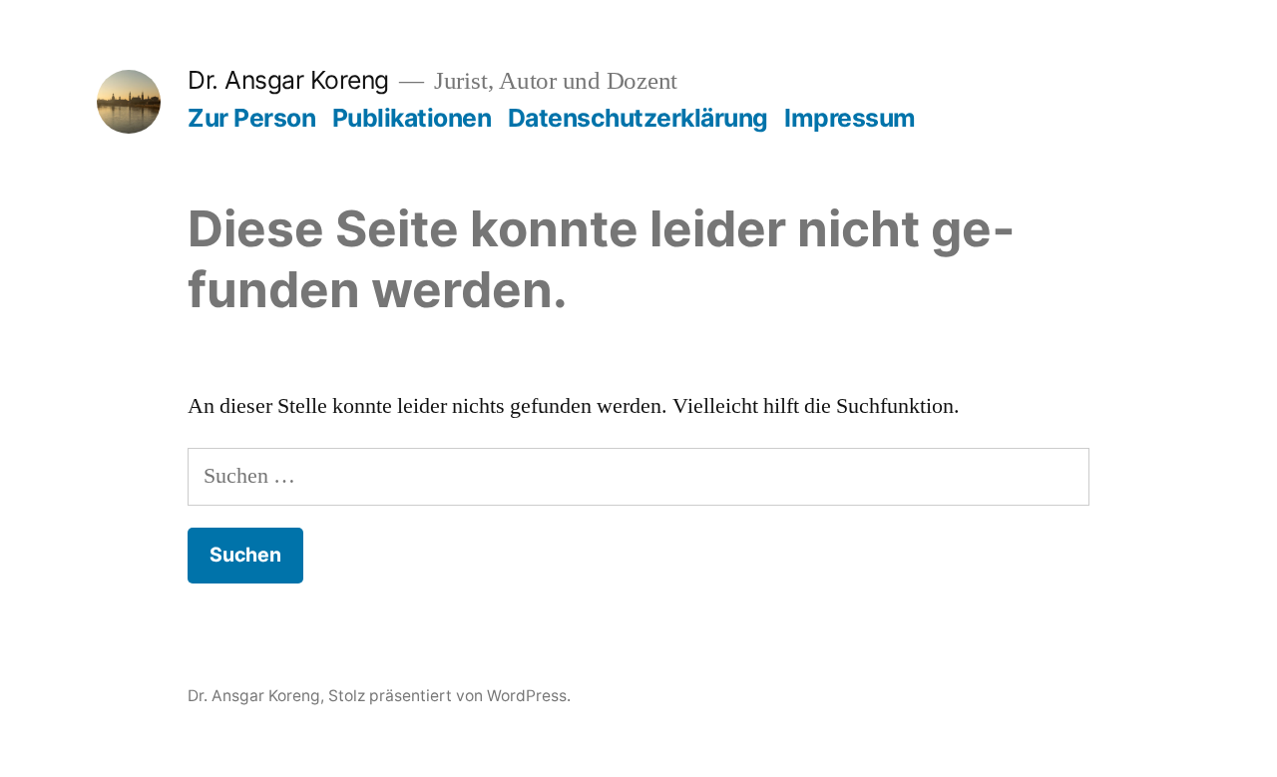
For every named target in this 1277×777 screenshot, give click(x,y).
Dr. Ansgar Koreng (288, 80)
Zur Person (251, 118)
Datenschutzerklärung (638, 118)
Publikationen (412, 118)
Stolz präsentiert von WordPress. (449, 695)
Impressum (850, 118)
